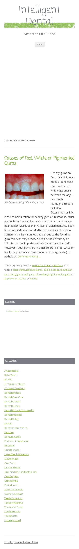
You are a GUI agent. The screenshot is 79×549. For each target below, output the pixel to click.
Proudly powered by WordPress (21, 542)
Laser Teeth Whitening (16, 454)
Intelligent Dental (39, 16)
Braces (8, 379)
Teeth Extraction (13, 498)
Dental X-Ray (11, 419)
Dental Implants (13, 414)
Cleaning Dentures (14, 384)
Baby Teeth (10, 375)
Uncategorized (12, 520)
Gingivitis (9, 445)
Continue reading (29, 256)
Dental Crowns (12, 401)
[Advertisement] (39, 88)
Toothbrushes (12, 511)
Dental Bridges (12, 392)
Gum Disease (11, 450)
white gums (64, 274)
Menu (39, 44)
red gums (29, 274)
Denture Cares (34, 269)
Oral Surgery (11, 476)
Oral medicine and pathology (20, 472)
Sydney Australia (13, 493)
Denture (9, 432)
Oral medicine (12, 467)
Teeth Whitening (13, 502)
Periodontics (11, 485)
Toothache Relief (13, 507)
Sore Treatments (13, 489)
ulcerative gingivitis (46, 274)
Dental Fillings (12, 406)
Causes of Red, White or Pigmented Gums (39, 161)
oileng (33, 278)
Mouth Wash (11, 458)
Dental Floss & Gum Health (19, 410)
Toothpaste (10, 515)
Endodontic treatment (16, 441)
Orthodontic (11, 480)
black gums (19, 269)
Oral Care (57, 265)
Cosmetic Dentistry (14, 388)
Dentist (8, 423)
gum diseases (51, 269)
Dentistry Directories (15, 428)
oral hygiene (16, 274)
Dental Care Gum (41, 265)
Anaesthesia (11, 370)
